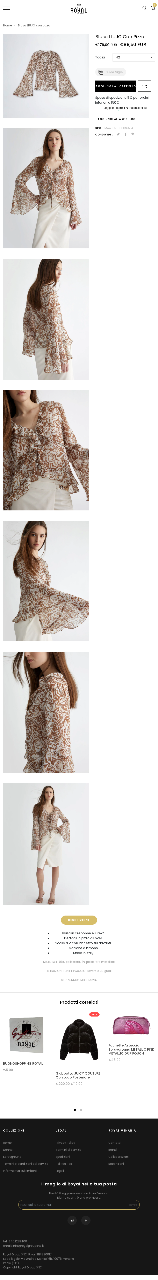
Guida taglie (114, 72)
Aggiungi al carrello (116, 86)
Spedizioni (63, 1157)
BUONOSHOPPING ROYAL (23, 1063)
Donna (8, 1150)
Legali (60, 1171)
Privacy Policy (65, 1143)
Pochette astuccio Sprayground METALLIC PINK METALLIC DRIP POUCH (131, 1049)
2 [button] (81, 1110)
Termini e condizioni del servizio (25, 1164)
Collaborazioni (118, 1157)
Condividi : (104, 134)
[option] (26, 1043)
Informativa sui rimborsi (20, 1171)
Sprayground (12, 1157)
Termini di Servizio (68, 1150)
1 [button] (75, 1110)
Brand (112, 1150)
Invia (133, 1204)
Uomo (7, 1143)
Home (7, 25)
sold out (131, 1024)
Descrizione (79, 920)
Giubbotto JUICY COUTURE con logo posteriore (78, 1075)
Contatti (114, 1143)
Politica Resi (64, 1164)
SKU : (99, 128)
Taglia (100, 57)
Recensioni (116, 1164)
